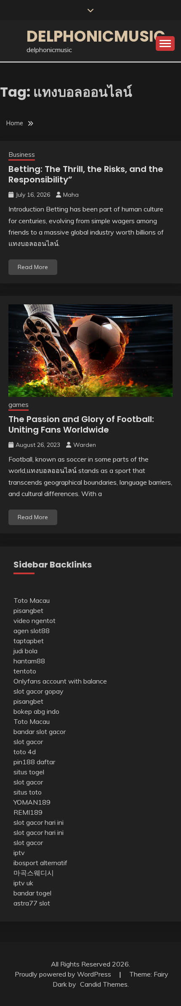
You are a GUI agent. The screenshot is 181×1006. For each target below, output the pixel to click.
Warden (84, 445)
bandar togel (32, 893)
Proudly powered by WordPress (64, 974)
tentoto (24, 671)
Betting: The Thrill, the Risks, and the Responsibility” (85, 174)
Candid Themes (104, 984)
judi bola (25, 651)
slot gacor (28, 741)
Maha (71, 194)
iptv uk (23, 883)
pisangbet (28, 610)
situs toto (27, 792)
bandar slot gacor (39, 731)
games (18, 405)
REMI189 (28, 812)
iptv (19, 852)
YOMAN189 (32, 802)
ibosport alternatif (40, 862)
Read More (33, 267)
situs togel (28, 772)
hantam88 (29, 661)
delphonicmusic (96, 36)
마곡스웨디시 (33, 873)
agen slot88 (31, 630)
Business (21, 154)
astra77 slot (31, 903)
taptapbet (28, 640)
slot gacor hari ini (38, 822)
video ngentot (34, 620)
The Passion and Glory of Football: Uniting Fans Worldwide (81, 424)
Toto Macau (31, 600)
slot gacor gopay (38, 691)
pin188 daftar (34, 762)
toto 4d (24, 751)
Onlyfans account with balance (60, 681)
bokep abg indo (36, 711)
